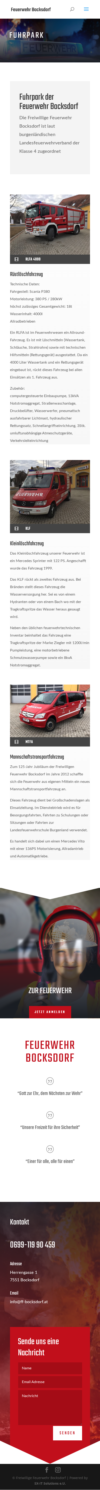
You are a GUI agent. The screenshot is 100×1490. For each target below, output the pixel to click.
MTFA (29, 742)
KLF (28, 529)
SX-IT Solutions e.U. (50, 1483)
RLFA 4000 (33, 259)
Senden (68, 1433)
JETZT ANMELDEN (50, 1012)
